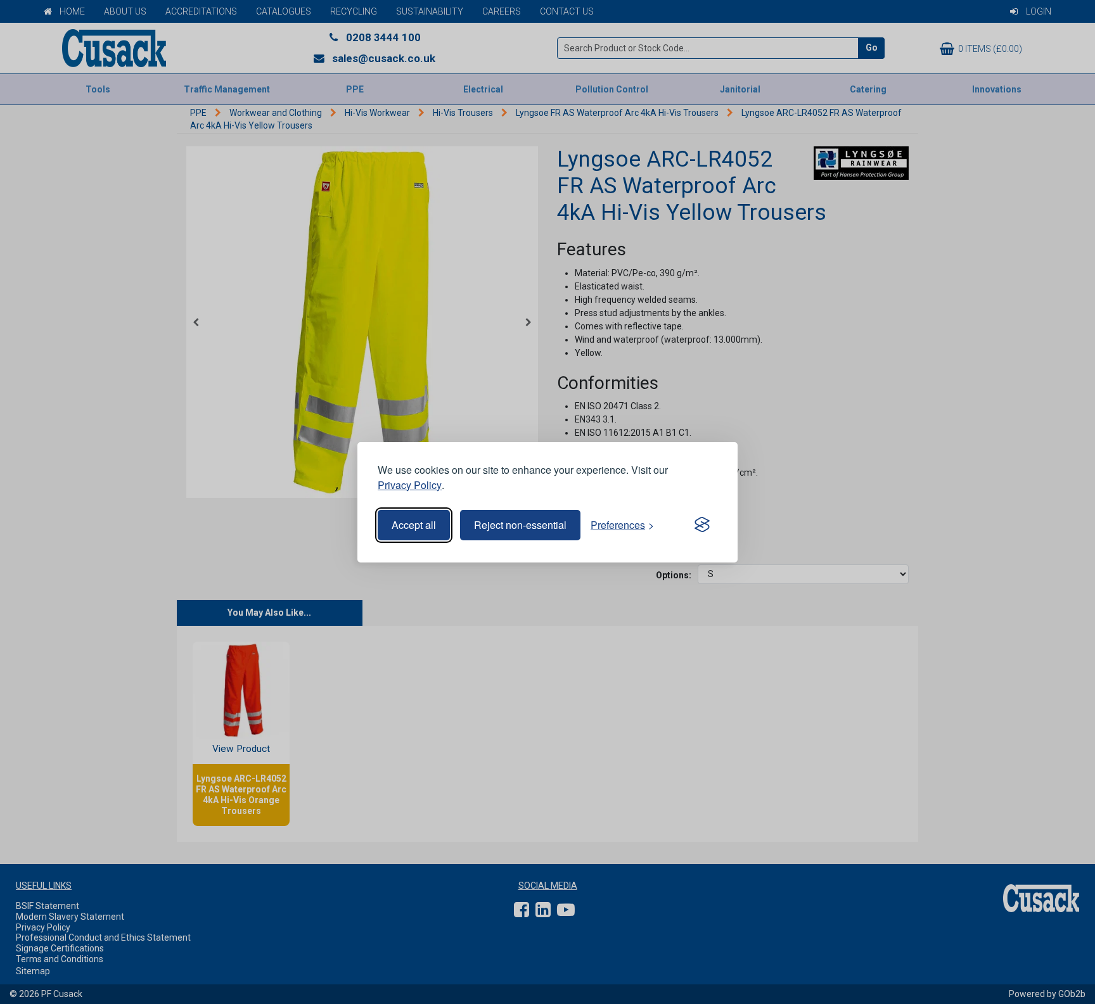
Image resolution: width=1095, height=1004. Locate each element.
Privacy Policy (410, 485)
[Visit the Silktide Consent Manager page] (702, 525)
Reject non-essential (520, 525)
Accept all (414, 525)
